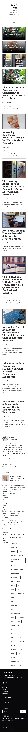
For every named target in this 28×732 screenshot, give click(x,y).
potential (20, 629)
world (20, 665)
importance (21, 593)
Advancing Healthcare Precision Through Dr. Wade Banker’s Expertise (13, 45)
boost (20, 551)
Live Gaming (21, 617)
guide (12, 589)
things (13, 653)
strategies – (14, 649)
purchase (13, 637)
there (22, 649)
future (13, 585)
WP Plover (10, 729)
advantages (14, 548)
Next (18, 433)
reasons (13, 641)
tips (19, 653)
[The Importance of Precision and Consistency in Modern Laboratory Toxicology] (5, 467)
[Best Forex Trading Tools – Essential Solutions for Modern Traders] (5, 513)
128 (13, 433)
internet (13, 597)
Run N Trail (14, 6)
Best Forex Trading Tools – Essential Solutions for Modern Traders (20, 63)
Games (19, 585)
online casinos (15, 625)
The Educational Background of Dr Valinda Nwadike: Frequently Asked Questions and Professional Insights (12, 285)
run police (21, 641)
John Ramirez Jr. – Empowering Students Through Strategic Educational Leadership (13, 370)
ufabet (13, 657)
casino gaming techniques (15, 561)
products (13, 633)
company (13, 565)
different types (15, 573)
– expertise (14, 544)
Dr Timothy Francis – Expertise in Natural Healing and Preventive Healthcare (13, 407)
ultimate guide (15, 661)
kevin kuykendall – (16, 613)
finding (18, 581)
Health (19, 589)
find (12, 581)
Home (12, 593)
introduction (14, 601)
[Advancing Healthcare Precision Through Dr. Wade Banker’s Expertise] (5, 478)
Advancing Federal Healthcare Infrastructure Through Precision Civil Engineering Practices (13, 334)
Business (13, 556)
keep (12, 609)
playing (13, 629)
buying (21, 556)
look (12, 621)
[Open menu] (3, 10)
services (13, 645)
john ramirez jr (15, 605)
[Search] (22, 711)
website (13, 665)
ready (20, 637)
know (12, 617)
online (18, 621)
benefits (13, 551)
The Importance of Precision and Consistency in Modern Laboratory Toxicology (13, 32)
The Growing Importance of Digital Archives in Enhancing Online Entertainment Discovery (8, 66)
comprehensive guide (17, 569)
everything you (15, 577)
